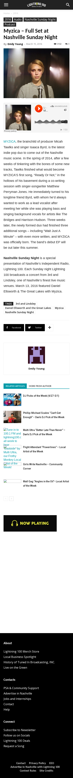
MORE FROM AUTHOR (40, 386)
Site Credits (46, 770)
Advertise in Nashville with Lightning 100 (35, 767)
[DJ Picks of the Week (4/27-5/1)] (12, 400)
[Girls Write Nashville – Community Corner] (12, 468)
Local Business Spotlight (20, 657)
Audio (18, 19)
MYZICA (10, 141)
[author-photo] (36, 363)
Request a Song (14, 746)
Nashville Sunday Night (40, 19)
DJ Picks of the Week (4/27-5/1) (41, 395)
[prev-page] (6, 498)
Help (7, 709)
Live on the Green (15, 668)
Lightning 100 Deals (17, 741)
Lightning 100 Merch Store (21, 651)
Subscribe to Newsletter (20, 730)
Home (7, 13)
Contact (9, 704)
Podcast (10, 24)
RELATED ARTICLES (15, 386)
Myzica (59, 308)
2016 (15, 13)
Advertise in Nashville (18, 693)
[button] (6, 5)
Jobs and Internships (17, 699)
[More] (49, 327)
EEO (51, 763)
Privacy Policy (37, 763)
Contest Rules (28, 770)
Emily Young (15, 44)
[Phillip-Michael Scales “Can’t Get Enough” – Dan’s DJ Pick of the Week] (12, 417)
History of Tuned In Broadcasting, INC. (29, 662)
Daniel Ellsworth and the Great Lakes (28, 308)
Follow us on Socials (17, 735)
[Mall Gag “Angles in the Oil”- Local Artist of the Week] (12, 485)
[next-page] (11, 498)
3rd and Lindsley (26, 303)
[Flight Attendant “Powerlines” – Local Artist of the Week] (12, 451)
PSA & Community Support (21, 688)
